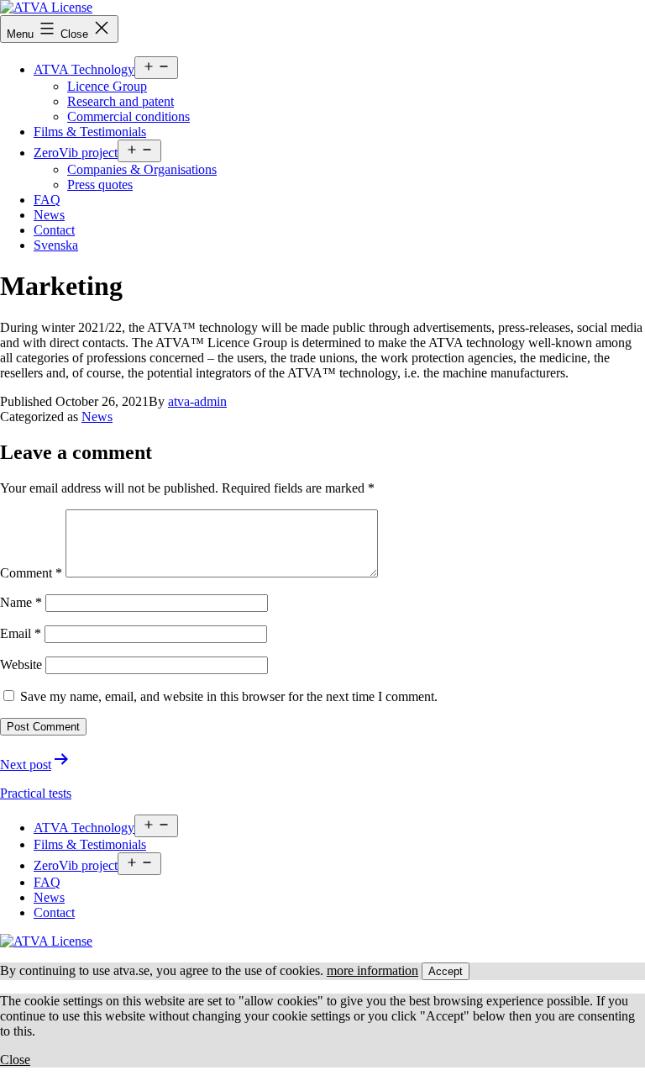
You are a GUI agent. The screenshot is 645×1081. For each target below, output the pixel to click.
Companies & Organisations (142, 169)
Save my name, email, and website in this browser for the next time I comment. (229, 696)
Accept (445, 971)
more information (372, 970)
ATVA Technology (84, 69)
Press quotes (100, 184)
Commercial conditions (128, 116)
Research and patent (120, 101)
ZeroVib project (76, 152)
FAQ (47, 199)
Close (15, 1059)
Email (20, 633)
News (49, 215)
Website (21, 664)
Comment (31, 573)
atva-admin (197, 401)
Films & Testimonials (90, 131)
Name (21, 602)
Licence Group (107, 86)
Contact (54, 230)
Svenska (56, 245)
